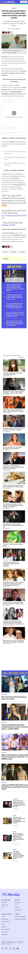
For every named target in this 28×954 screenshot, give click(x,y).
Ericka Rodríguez (16, 809)
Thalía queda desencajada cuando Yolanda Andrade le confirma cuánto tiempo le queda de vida (14, 297)
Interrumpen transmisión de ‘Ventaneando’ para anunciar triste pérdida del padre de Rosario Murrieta (18, 855)
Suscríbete (24, 1)
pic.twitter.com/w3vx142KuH (13, 216)
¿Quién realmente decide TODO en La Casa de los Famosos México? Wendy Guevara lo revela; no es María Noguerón (15, 287)
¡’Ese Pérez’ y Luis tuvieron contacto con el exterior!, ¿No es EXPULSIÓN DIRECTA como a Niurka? (19, 820)
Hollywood (15, 799)
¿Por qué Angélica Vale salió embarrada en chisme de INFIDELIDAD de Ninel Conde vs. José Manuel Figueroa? (14, 306)
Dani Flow (5, 252)
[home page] (9, 2)
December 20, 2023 (8, 225)
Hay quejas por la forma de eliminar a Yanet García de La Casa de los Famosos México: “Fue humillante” (14, 323)
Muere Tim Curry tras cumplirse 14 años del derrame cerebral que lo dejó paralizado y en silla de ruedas (19, 803)
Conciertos (22, 252)
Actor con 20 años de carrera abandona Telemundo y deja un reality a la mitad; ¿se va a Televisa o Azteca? (15, 314)
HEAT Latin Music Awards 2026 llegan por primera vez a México (14, 698)
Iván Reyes (18, 28)
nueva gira (13, 252)
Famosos (14, 8)
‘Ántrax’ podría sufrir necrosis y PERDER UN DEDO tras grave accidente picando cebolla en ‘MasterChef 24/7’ (18, 837)
